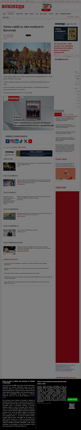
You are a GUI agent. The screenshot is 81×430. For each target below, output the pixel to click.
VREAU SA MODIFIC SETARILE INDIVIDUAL (72, 406)
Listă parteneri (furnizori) (44, 403)
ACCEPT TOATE (72, 399)
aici (16, 415)
